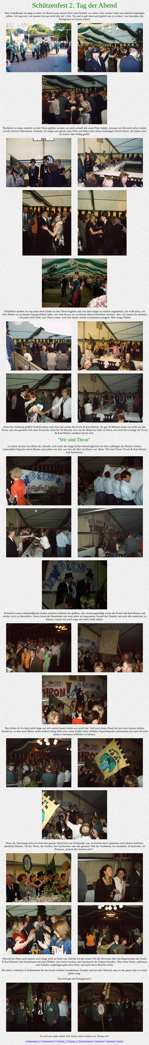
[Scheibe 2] (73, 1041)
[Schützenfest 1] (33, 1041)
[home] (120, 1041)
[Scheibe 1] (61, 1041)
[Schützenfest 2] (48, 1041)
